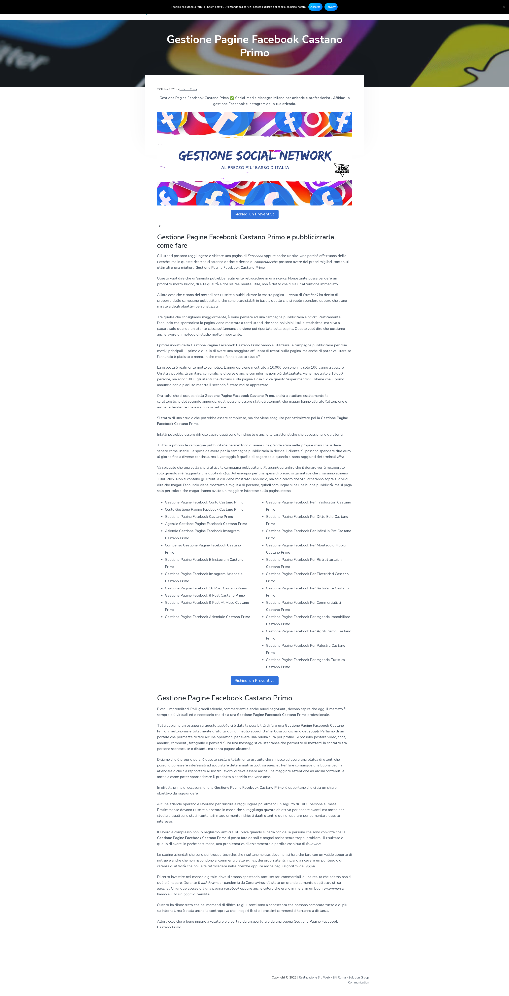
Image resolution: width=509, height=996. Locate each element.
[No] (504, 7)
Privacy (331, 6)
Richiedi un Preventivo (255, 214)
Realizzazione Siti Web (314, 977)
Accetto (315, 6)
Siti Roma (339, 977)
